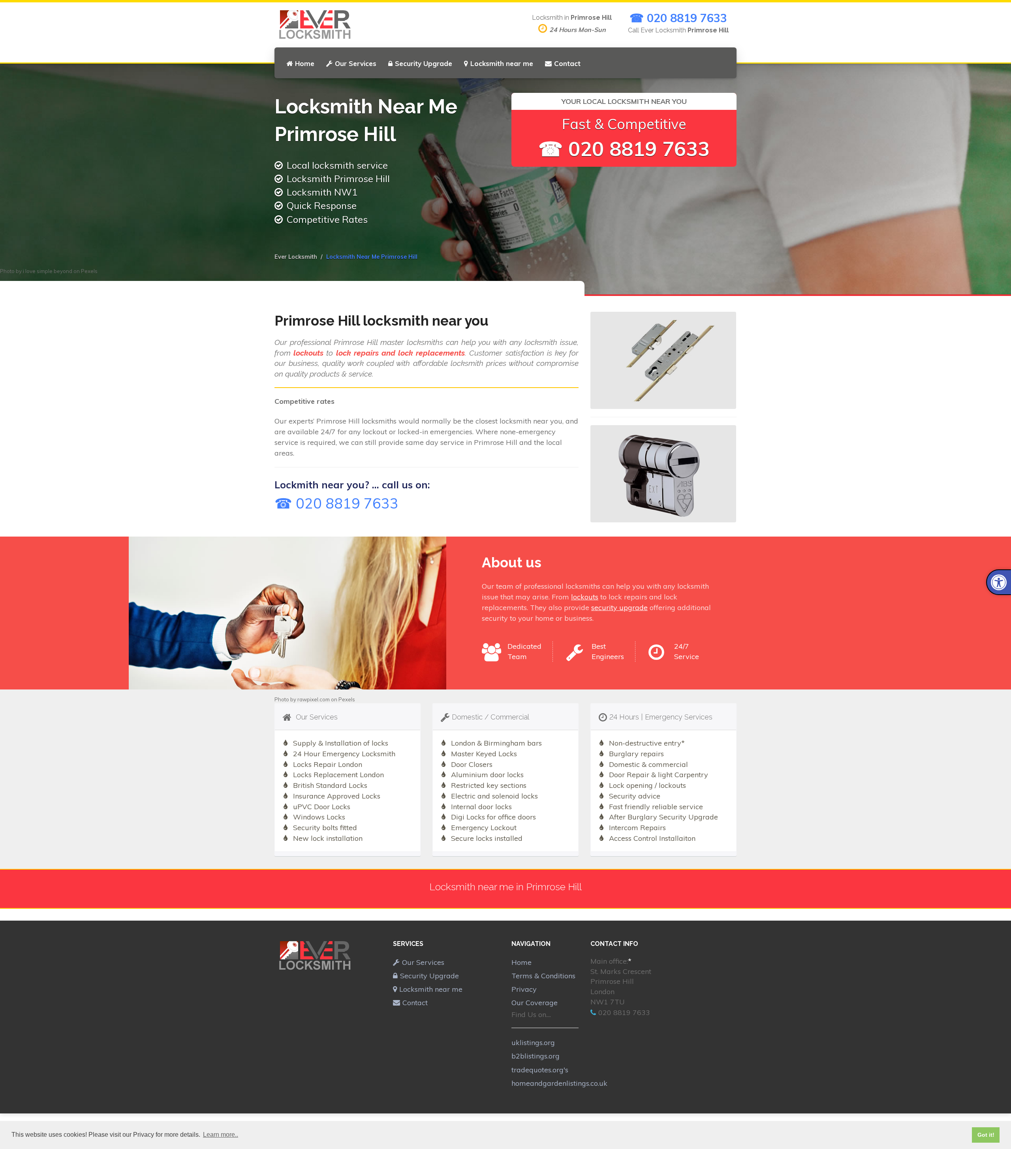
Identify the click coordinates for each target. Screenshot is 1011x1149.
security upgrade (619, 607)
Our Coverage (534, 1002)
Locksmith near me (501, 63)
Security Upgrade (423, 63)
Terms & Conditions (543, 975)
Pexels (89, 271)
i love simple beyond (47, 271)
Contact (567, 63)
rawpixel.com (313, 699)
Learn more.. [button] (220, 1134)
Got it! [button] (985, 1135)
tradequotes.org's (539, 1069)
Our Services (355, 63)
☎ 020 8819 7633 (678, 18)
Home (304, 63)
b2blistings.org (535, 1055)
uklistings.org (533, 1042)
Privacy (524, 989)
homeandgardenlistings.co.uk (559, 1083)
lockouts (584, 596)
